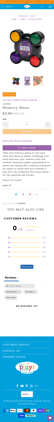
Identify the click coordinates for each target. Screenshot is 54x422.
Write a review (26, 267)
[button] (27, 237)
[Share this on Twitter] (16, 194)
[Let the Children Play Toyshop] (27, 6)
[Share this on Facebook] (23, 194)
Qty (5, 119)
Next (33, 16)
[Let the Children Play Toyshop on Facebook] (17, 386)
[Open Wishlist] (50, 418)
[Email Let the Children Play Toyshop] (36, 386)
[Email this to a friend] (37, 194)
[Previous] (4, 47)
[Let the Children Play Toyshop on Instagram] (32, 386)
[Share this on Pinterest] (30, 194)
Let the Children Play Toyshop (20, 100)
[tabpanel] (27, 309)
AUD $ (25, 394)
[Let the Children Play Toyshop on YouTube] (22, 386)
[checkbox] (11, 297)
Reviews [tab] (11, 277)
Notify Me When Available (17, 141)
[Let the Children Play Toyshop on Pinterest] (27, 386)
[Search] (42, 6)
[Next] (49, 47)
